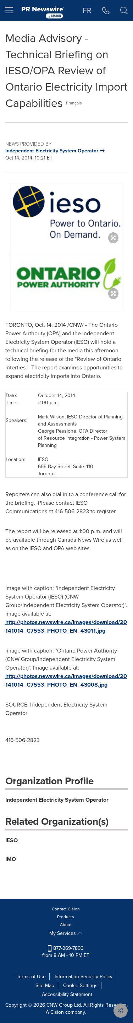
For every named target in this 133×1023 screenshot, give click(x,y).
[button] (66, 212)
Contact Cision (66, 909)
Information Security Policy (83, 976)
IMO (10, 859)
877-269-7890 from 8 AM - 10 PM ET (65, 951)
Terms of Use (31, 976)
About (66, 924)
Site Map (44, 985)
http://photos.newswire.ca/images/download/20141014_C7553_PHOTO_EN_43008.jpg (66, 680)
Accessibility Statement (67, 994)
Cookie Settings (80, 985)
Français (74, 103)
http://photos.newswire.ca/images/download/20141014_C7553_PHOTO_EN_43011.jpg (66, 626)
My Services (63, 933)
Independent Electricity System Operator (57, 800)
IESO (11, 840)
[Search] (124, 10)
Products (65, 917)
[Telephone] (106, 10)
